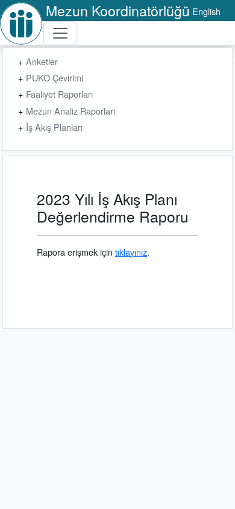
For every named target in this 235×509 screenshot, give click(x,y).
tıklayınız (131, 251)
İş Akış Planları (54, 127)
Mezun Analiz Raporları (70, 110)
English (206, 11)
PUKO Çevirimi (54, 77)
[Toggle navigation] (60, 33)
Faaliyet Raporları (59, 93)
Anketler (42, 61)
